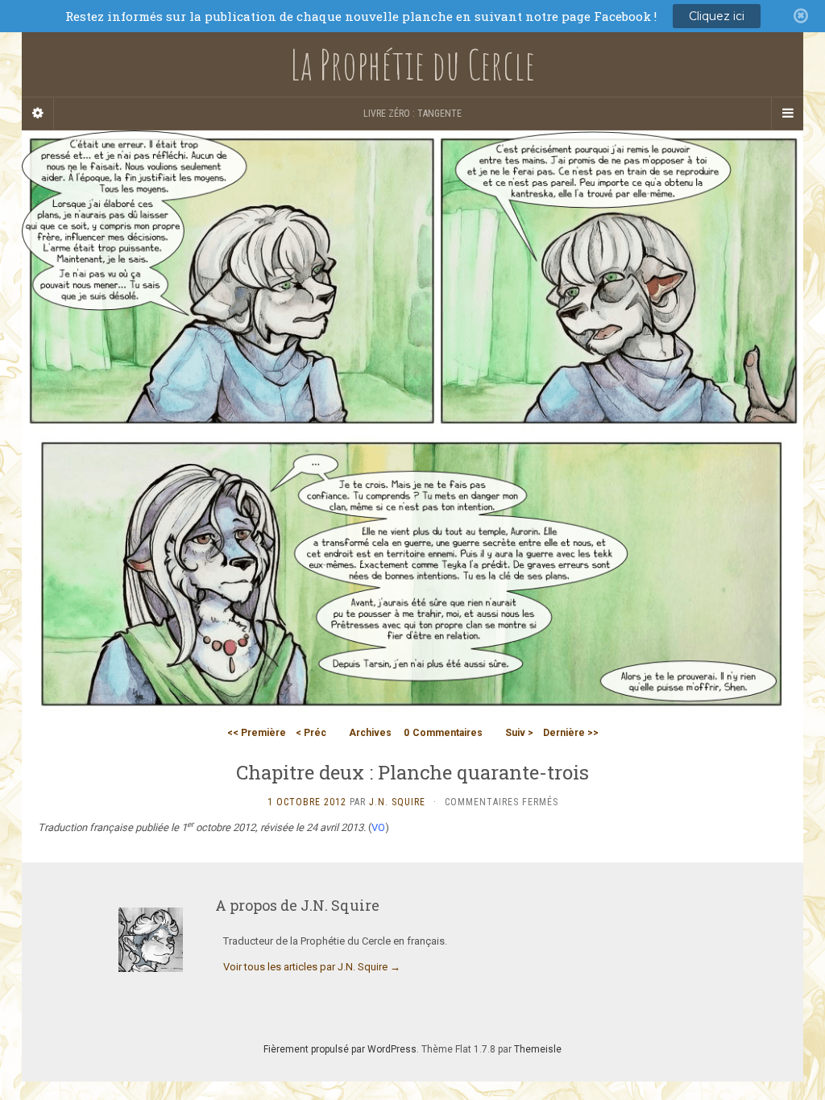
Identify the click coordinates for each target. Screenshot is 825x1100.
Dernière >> (571, 732)
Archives (370, 732)
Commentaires (443, 732)
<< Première (256, 732)
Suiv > (519, 732)
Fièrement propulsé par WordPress (340, 1049)
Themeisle (538, 1049)
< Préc (311, 732)
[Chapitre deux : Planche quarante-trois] (412, 424)
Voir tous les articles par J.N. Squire (311, 967)
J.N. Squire (397, 802)
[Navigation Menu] (787, 113)
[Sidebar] (38, 113)
